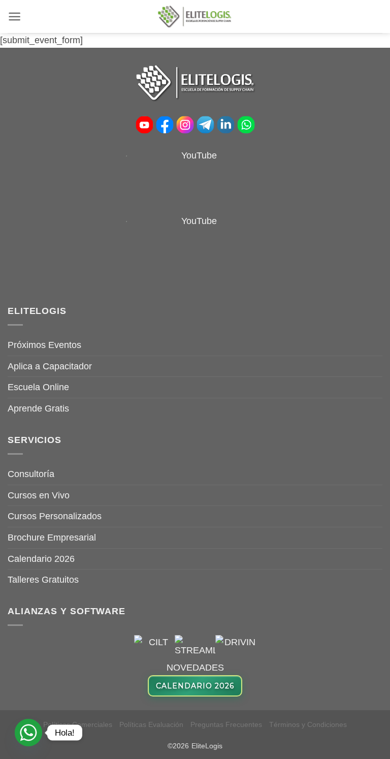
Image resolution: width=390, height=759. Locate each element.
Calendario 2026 (41, 559)
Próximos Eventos (44, 345)
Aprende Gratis (38, 408)
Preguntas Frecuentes (226, 724)
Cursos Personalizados (55, 516)
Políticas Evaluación (151, 724)
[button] (14, 16)
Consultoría (31, 474)
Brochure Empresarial (52, 537)
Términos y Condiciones (308, 724)
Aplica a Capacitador (50, 366)
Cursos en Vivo (39, 495)
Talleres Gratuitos (43, 580)
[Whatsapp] (28, 732)
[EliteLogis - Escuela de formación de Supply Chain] (195, 16)
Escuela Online (38, 387)
